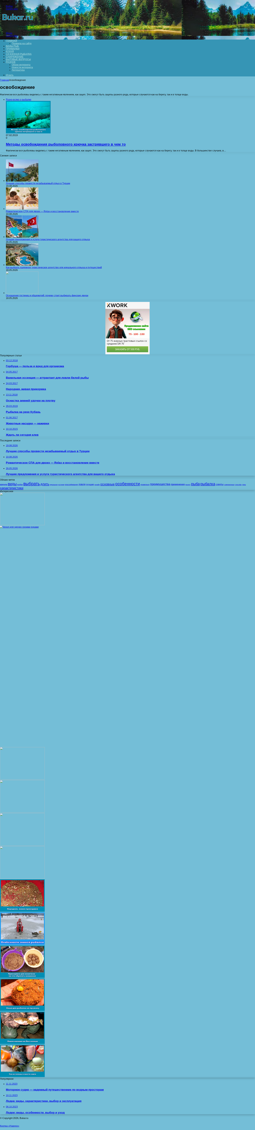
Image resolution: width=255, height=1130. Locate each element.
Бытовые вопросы (18, 59)
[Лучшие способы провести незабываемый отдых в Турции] (22, 180)
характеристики (11, 488)
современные (229, 484)
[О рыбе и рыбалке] (17, 28)
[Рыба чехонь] (22, 812)
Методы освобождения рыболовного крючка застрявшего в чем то (66, 144)
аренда (3, 484)
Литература (18, 70)
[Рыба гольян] (22, 878)
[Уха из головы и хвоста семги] (22, 1076)
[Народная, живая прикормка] (22, 911)
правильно (144, 485)
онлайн (97, 484)
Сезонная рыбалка (19, 54)
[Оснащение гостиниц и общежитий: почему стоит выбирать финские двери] (22, 293)
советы (220, 484)
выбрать (31, 483)
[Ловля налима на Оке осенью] (22, 1043)
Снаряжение (14, 56)
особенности (127, 483)
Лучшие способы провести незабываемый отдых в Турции (38, 183)
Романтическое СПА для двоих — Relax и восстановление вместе (42, 211)
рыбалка (207, 484)
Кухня (10, 51)
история (61, 484)
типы (244, 484)
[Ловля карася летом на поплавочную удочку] (22, 778)
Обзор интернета (21, 64)
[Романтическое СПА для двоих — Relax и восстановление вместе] (22, 208)
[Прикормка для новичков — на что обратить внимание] (22, 977)
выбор (20, 484)
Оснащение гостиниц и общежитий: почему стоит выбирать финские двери (47, 295)
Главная (4, 80)
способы (238, 484)
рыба (195, 484)
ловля (82, 484)
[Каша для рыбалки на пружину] (22, 1010)
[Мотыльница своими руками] (22, 524)
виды (12, 484)
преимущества (160, 484)
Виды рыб (12, 46)
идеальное (54, 484)
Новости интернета (22, 67)
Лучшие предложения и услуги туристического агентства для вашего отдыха (48, 239)
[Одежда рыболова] (22, 845)
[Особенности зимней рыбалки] (22, 944)
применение (178, 484)
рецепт (188, 484)
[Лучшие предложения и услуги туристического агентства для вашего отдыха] (22, 237)
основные (107, 484)
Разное (11, 62)
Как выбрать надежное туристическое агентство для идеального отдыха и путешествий (54, 267)
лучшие (90, 484)
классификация (71, 485)
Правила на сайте (22, 43)
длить (44, 484)
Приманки (12, 49)
